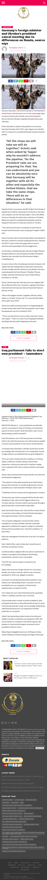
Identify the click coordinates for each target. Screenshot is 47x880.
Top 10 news (24, 870)
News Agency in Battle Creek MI (13, 830)
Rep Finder (25, 867)
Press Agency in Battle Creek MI (13, 811)
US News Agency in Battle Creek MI (14, 842)
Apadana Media (31, 800)
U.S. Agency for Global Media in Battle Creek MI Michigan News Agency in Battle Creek (23, 833)
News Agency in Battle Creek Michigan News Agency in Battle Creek (23, 848)
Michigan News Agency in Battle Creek (23, 836)
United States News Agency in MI (13, 851)
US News (5, 836)
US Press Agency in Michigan (12, 824)
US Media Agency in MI (31, 824)
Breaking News (7, 800)
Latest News (19, 800)
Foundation (14, 867)
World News (28, 813)
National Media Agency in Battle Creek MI (16, 805)
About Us (21, 865)
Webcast (36, 867)
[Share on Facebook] (10, 80)
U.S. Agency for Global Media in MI (14, 821)
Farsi (40, 865)
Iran (21, 802)
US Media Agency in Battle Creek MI (30, 808)
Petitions (36, 863)
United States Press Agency (12, 813)
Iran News (14, 802)
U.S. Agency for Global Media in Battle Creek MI (19, 844)
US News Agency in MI (9, 819)
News (16, 863)
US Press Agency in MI (26, 819)
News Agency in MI (27, 839)
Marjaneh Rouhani (17, 358)
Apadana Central (17, 48)
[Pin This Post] (26, 80)
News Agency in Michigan (32, 816)
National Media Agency (10, 839)
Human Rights (25, 863)
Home (9, 863)
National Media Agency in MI (12, 816)
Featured (5, 802)
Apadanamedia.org (34, 729)
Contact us (31, 865)
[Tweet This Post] (15, 80)
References (12, 865)
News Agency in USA (9, 808)
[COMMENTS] (36, 80)
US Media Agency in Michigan (12, 827)
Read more (39, 748)
